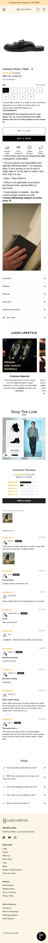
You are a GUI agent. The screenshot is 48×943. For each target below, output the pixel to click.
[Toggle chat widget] (41, 936)
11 (14, 97)
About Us (6, 856)
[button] (8, 73)
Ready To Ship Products (12, 870)
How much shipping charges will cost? (21, 787)
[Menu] (4, 9)
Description (7, 278)
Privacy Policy (8, 896)
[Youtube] (9, 837)
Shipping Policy (9, 889)
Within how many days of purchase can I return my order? (21, 777)
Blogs (5, 866)
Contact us (7, 908)
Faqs (5, 863)
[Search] (38, 10)
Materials (6, 294)
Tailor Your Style (9, 873)
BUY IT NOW (24, 138)
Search (5, 852)
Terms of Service (9, 892)
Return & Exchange (10, 911)
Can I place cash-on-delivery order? (21, 795)
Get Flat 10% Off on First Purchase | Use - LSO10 (24, 3)
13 (31, 97)
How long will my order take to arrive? (21, 768)
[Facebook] (4, 837)
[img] (7, 537)
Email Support (8, 919)
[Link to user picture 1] (8, 558)
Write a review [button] (24, 501)
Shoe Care (7, 302)
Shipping (6, 286)
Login (5, 849)
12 (23, 97)
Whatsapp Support (10, 915)
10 (6, 97)
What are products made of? (18, 803)
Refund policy (8, 885)
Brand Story (7, 859)
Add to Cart (24, 131)
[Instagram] (15, 837)
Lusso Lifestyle (13, 933)
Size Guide (40, 85)
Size (24, 85)
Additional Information (11, 310)
